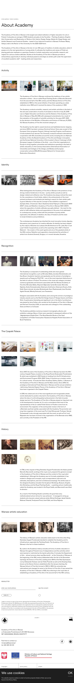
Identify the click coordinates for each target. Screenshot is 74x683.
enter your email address (8, 588)
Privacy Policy (23, 666)
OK (70, 673)
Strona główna (5, 19)
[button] (9, 86)
